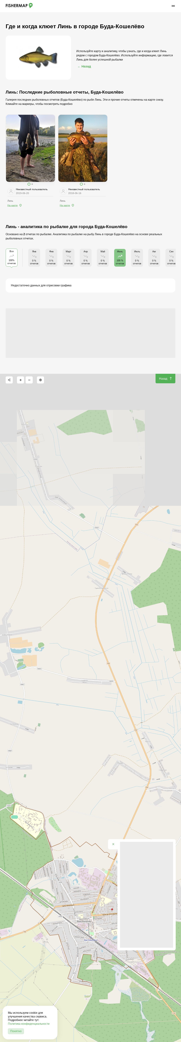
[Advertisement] (90, 333)
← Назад (84, 66)
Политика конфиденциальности (28, 1023)
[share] (9, 380)
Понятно (16, 1031)
